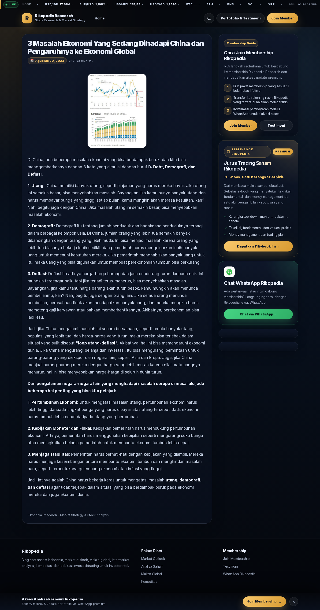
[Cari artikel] (209, 18)
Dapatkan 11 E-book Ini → (258, 246)
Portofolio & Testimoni (240, 18)
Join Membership (236, 559)
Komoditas (149, 582)
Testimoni (276, 125)
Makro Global (151, 574)
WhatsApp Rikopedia (239, 574)
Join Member (282, 18)
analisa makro (80, 60)
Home (99, 18)
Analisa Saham (152, 566)
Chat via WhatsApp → (258, 314)
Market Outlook (153, 559)
